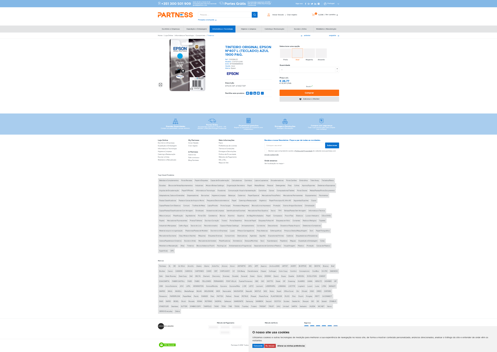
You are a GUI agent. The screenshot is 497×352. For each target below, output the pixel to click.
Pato (212, 296)
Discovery (216, 276)
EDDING (268, 276)
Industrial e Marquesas (167, 226)
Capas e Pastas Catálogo (229, 226)
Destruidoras (242, 236)
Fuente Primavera (245, 281)
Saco (262, 241)
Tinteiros (210, 35)
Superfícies (163, 251)
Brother (162, 271)
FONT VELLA (231, 281)
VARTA (294, 306)
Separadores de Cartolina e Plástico (267, 246)
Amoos (224, 266)
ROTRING (208, 301)
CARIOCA (188, 271)
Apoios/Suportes (308, 185)
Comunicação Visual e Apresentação (242, 191)
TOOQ (237, 306)
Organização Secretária (236, 185)
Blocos (222, 216)
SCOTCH (277, 301)
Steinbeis (174, 306)
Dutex (252, 276)
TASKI (216, 306)
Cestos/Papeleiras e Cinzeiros (170, 241)
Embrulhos (303, 180)
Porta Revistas (186, 180)
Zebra (177, 311)
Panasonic (163, 296)
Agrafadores (190, 216)
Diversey (226, 276)
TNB (230, 306)
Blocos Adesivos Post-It (205, 246)
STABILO (333, 301)
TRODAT (262, 306)
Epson (276, 276)
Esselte (291, 276)
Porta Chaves (302, 191)
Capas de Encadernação (220, 180)
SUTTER (184, 306)
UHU (278, 306)
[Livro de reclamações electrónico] (165, 326)
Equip (283, 276)
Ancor (232, 266)
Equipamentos (310, 195)
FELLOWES (206, 281)
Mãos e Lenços (164, 216)
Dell (191, 276)
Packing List (221, 246)
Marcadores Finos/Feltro (271, 195)
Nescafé (249, 291)
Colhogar (272, 271)
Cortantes (296, 221)
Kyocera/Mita (235, 286)
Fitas (289, 185)
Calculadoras (237, 180)
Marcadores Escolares (167, 236)
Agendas (253, 236)
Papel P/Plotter (187, 191)
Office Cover (289, 291)
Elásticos (299, 216)
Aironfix (191, 266)
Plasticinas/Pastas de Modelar (196, 231)
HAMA (310, 281)
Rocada (191, 301)
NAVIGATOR (238, 291)
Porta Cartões (291, 180)
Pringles (309, 296)
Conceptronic (304, 271)
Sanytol (269, 301)
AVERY (293, 266)
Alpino (206, 266)
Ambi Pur (215, 266)
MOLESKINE (208, 291)
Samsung (249, 301)
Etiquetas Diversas (215, 236)
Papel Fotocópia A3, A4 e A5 (280, 201)
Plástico (301, 246)
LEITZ (251, 286)
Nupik (279, 291)
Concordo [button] (258, 346)
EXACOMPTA (164, 281)
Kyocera (223, 286)
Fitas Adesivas (262, 231)
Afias (182, 246)
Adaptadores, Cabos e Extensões (171, 195)
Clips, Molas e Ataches (187, 236)
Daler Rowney (171, 276)
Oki (297, 291)
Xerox (329, 306)
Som (311, 231)
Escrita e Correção (212, 221)
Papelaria (283, 241)
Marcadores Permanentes (293, 195)
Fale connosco (193, 158)
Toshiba (245, 306)
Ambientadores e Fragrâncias (240, 246)
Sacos (273, 211)
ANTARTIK (242, 266)
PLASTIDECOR (276, 296)
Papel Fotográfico (323, 231)
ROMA (199, 301)
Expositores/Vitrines (276, 236)
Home (160, 35)
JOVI (181, 286)
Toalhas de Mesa (198, 206)
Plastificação (178, 216)
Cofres (296, 185)
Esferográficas (276, 231)
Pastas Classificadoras (167, 201)
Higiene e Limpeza (165, 151)
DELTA (197, 276)
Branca (325, 266)
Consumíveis (200, 35)
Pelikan (228, 296)
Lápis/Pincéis (213, 206)
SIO (312, 301)
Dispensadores (192, 195)
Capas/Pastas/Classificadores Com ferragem (176, 211)
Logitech (301, 286)
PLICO (287, 296)
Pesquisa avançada (206, 20)
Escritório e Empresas (166, 143)
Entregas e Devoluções (227, 151)
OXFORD (327, 291)
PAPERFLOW (175, 296)
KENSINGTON (198, 286)
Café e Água (183, 226)
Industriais (199, 185)
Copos (313, 201)
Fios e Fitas (289, 216)
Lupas (232, 231)
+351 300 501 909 (176, 4)
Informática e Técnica (317, 211)
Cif (234, 271)
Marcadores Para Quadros (258, 211)
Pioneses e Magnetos (241, 206)
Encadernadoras (277, 180)
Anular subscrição (271, 155)
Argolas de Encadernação (169, 191)
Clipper (263, 271)
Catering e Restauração (166, 154)
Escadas (162, 185)
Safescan (227, 301)
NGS (265, 291)
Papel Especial (253, 195)
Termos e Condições (226, 149)
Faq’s (221, 143)
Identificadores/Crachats (236, 211)
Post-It (300, 296)
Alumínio (231, 216)
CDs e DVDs (326, 216)
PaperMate (187, 296)
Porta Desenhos (236, 221)
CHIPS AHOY (225, 271)
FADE (190, 281)
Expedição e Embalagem (167, 146)
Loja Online (169, 35)
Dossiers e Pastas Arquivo (290, 226)
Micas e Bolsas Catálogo (215, 185)
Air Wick (181, 266)
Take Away (314, 180)
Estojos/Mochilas (251, 241)
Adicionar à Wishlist (311, 99)
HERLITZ (318, 281)
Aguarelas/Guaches (301, 201)
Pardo (196, 296)
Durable (235, 276)
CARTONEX (199, 271)
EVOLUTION (312, 276)
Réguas (293, 241)
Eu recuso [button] (270, 346)
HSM (161, 286)
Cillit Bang (241, 271)
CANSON (179, 271)
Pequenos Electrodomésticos (218, 201)
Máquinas (202, 236)
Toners (224, 221)
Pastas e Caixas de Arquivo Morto (191, 201)
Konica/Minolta (212, 286)
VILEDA (312, 306)
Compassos (277, 216)
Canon (170, 271)
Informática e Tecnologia (184, 35)
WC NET (321, 306)
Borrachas (205, 195)
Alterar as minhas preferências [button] (291, 346)
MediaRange (189, 291)
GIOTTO (270, 281)
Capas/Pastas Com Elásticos (170, 206)
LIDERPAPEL (270, 286)
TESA (223, 306)
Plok (294, 296)
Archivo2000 (274, 266)
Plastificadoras (224, 241)
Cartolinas (262, 191)
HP (335, 281)
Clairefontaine (253, 271)
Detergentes (280, 185)
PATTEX (220, 296)
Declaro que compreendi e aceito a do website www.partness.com (302, 151)
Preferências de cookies (228, 146)
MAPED (162, 291)
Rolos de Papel (250, 221)
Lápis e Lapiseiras (261, 180)
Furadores (221, 191)
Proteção (276, 206)
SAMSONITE (238, 301)
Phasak (253, 296)
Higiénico (262, 201)
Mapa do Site (223, 163)
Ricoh (183, 301)
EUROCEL (300, 276)
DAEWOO (334, 271)
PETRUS (245, 296)
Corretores (261, 226)
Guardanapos (272, 241)
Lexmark (259, 286)
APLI (250, 266)
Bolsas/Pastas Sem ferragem (295, 211)
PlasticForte (263, 296)
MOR (218, 291)
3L (169, 266)
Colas (322, 241)
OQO (312, 291)
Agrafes (262, 236)
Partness (162, 266)
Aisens (198, 266)
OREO (319, 291)
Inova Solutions (171, 286)
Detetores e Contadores (312, 226)
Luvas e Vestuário (312, 216)
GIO (262, 281)
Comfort (293, 271)
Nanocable (227, 291)
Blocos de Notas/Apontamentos (181, 185)
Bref (332, 266)
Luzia (317, 286)
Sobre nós (192, 155)
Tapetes (322, 221)
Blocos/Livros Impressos (261, 206)
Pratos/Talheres (196, 221)
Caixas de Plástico (323, 246)
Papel (249, 185)
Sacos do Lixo (196, 226)
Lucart (310, 286)
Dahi (161, 276)
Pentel (236, 296)
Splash (324, 301)
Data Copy (183, 276)
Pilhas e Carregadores (245, 231)
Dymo (259, 276)
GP (284, 281)
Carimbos (248, 180)
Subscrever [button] (332, 145)
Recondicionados (210, 226)
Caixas (271, 191)
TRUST (271, 306)
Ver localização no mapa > (274, 163)
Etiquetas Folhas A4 (266, 221)
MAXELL (178, 291)
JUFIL (188, 286)
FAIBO (197, 281)
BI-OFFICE (302, 266)
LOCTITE (291, 286)
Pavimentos (323, 195)
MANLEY (332, 286)
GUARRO (301, 281)
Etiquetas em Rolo (283, 221)
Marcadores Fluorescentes (177, 221)
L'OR (244, 286)
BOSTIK (317, 266)
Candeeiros (213, 216)
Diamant (206, 276)
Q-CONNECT (327, 296)
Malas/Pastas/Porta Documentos (322, 191)
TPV (280, 211)
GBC (256, 281)
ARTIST (285, 266)
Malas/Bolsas (259, 185)
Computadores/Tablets (285, 191)
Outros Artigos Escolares (292, 206)
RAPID (168, 301)
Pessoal (270, 185)
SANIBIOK (259, 301)
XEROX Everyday (165, 311)
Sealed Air (296, 301)
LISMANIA (282, 286)
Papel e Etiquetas (201, 180)
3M (174, 266)
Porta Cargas (225, 206)
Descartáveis (273, 226)
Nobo (272, 291)
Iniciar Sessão (193, 143)
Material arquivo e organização (171, 231)
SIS (318, 301)
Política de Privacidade (227, 154)
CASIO (209, 271)
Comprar (309, 92)
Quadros (240, 216)
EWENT (322, 276)
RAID (161, 301)
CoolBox (315, 271)
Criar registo (193, 146)
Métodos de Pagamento (228, 157)
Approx (264, 266)
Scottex (286, 301)
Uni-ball (286, 306)
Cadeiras (290, 236)
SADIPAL (218, 301)
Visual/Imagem (289, 246)
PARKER (204, 296)
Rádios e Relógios (309, 221)
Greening (291, 281)
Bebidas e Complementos (168, 180)
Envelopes (200, 211)
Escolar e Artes (163, 157)
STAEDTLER (164, 306)
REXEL (176, 301)
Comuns (186, 206)
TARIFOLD (207, 306)
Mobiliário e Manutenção (167, 160)
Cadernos (241, 195)
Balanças (231, 195)
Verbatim (303, 306)
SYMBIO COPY (195, 306)
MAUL (170, 291)
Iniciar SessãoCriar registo (284, 15)
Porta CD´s (202, 216)
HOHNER (328, 281)
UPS (172, 251)
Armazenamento (248, 226)
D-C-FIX (324, 271)
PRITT (317, 296)
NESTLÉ (258, 291)
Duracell (244, 276)
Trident (254, 306)
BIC (310, 266)
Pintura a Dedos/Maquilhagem (295, 231)
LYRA (324, 286)
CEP (215, 271)
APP (256, 266)
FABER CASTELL (178, 281)
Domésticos (237, 241)
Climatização (310, 206)
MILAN (199, 291)
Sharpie (305, 301)
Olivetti (304, 291)
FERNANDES (218, 281)
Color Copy (283, 271)
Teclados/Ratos (328, 180)
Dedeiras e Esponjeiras (326, 185)
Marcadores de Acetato (207, 241)
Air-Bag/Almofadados (255, 216)
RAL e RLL (222, 160)
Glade (278, 281)
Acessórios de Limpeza (215, 211)
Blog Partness (193, 160)
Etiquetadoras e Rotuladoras (306, 236)
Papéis (161, 221)
